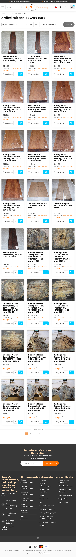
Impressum (43, 499)
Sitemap (42, 526)
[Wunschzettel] (66, 7)
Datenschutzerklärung (47, 509)
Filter (68, 24)
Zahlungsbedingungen (47, 513)
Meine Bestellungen (65, 486)
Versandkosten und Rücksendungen (46, 517)
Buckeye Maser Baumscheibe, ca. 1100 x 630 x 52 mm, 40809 (37, 407)
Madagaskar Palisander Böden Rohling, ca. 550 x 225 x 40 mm (37, 108)
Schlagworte (16, 13)
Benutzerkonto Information (63, 481)
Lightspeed (29, 553)
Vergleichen (9, 74)
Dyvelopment (45, 553)
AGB (40, 502)
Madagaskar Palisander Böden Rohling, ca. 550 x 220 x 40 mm (37, 157)
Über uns (42, 480)
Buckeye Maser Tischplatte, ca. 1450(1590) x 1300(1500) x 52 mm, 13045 (36, 308)
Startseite (4, 13)
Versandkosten (17, 68)
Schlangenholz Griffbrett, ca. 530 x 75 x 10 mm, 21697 (37, 59)
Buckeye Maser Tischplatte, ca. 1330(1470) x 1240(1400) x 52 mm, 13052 (62, 256)
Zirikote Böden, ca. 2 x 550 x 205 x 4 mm (37, 205)
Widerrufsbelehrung (46, 506)
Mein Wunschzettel (65, 495)
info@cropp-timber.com (10, 522)
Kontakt (42, 495)
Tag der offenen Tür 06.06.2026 (46, 491)
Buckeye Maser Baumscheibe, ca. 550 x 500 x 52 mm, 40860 (37, 358)
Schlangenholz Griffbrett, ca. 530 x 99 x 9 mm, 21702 (12, 58)
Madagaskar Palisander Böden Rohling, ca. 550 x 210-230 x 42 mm (63, 59)
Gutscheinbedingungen (47, 522)
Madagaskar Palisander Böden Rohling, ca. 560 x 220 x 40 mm (12, 157)
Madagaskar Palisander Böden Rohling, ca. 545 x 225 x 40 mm (63, 108)
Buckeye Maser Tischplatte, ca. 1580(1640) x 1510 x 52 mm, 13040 (12, 358)
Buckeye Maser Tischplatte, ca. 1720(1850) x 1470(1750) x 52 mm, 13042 (61, 308)
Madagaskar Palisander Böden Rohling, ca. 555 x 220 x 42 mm (12, 206)
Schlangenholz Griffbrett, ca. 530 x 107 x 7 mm (12, 254)
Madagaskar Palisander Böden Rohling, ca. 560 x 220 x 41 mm (12, 108)
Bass (26, 13)
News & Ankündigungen (45, 484)
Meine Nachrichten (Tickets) (65, 491)
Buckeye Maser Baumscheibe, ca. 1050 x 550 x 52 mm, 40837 (62, 358)
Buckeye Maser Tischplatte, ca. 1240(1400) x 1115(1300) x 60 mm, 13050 (11, 308)
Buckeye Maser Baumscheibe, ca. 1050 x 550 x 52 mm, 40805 (62, 407)
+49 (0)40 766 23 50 (11, 514)
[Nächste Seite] (48, 433)
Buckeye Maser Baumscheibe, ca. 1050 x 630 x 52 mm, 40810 (12, 407)
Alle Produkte (63, 502)
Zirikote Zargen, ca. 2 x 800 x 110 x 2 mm (63, 205)
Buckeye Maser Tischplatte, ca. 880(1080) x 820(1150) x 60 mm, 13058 (36, 256)
